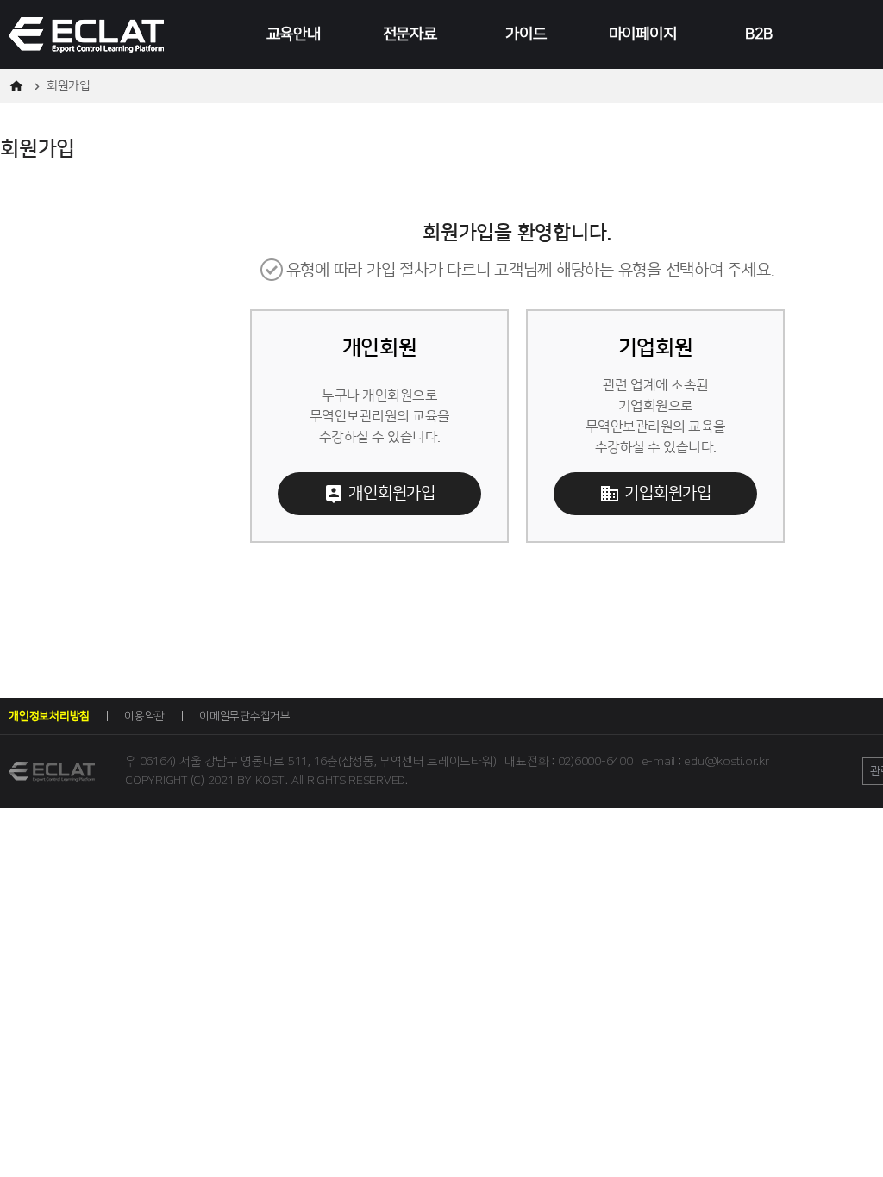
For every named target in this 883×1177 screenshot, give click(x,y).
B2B (759, 34)
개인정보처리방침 (49, 716)
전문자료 (410, 34)
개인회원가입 (391, 493)
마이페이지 (643, 34)
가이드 (525, 34)
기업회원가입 (667, 493)
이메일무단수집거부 (245, 716)
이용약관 (144, 716)
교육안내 (293, 34)
